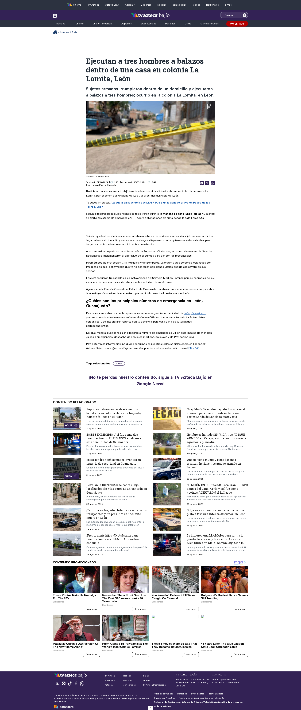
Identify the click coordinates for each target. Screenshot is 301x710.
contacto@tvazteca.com (224, 679)
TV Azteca (93, 4)
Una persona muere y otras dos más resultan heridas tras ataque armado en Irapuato (214, 463)
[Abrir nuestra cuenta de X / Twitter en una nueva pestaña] (57, 683)
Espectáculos (148, 23)
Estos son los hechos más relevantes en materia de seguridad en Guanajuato (113, 461)
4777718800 (218, 682)
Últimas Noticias (209, 23)
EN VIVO (193, 348)
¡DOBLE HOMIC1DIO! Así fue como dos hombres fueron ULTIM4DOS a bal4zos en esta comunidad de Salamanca (114, 438)
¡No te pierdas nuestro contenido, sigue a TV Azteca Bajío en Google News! (150, 380)
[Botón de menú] (55, 15)
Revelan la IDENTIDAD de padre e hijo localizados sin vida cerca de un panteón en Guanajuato (116, 488)
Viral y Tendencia (102, 23)
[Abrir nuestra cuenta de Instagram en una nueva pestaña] (63, 683)
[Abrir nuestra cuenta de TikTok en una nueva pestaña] (70, 683)
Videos (196, 4)
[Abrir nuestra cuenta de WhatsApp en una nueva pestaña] (82, 683)
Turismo (79, 23)
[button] (150, 708)
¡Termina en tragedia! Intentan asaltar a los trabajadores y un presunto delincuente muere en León (116, 513)
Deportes (146, 4)
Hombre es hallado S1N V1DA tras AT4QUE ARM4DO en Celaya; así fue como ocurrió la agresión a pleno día (216, 438)
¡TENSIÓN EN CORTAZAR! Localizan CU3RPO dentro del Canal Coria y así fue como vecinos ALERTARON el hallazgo (217, 488)
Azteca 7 (130, 4)
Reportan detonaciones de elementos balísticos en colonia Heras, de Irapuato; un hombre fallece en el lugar (115, 413)
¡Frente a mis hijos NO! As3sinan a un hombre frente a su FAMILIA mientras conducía (112, 539)
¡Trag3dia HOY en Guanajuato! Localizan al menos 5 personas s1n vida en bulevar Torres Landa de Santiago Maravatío (216, 413)
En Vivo (239, 23)
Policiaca (170, 23)
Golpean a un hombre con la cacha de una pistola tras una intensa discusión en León (216, 512)
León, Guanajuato (195, 313)
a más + (229, 4)
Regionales (212, 4)
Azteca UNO (112, 4)
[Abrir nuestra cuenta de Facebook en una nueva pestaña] (76, 683)
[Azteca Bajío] (150, 15)
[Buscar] (244, 15)
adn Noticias (179, 4)
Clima (188, 23)
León (119, 363)
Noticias (162, 4)
